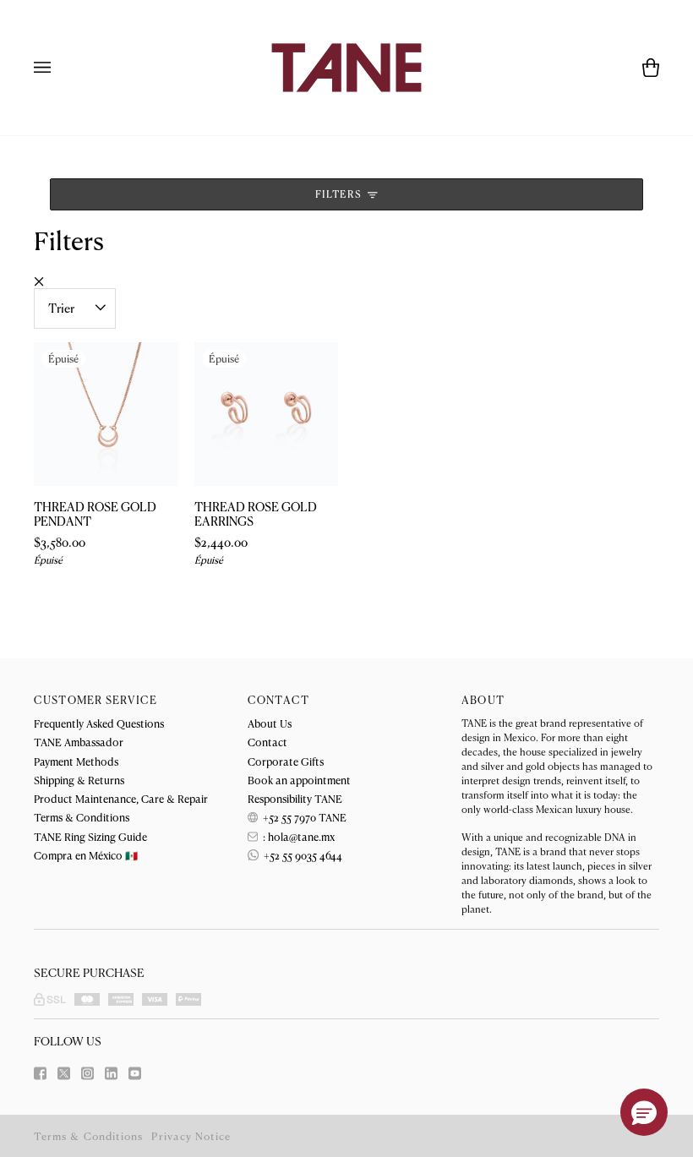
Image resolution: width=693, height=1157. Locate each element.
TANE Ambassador (78, 742)
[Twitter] (63, 1073)
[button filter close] (39, 280)
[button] (644, 1112)
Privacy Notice (191, 1135)
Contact (267, 742)
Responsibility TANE (295, 798)
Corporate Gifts (286, 761)
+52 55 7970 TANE (303, 817)
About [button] (483, 699)
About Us (270, 723)
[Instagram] (87, 1073)
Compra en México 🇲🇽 (86, 855)
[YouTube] (134, 1073)
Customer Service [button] (95, 699)
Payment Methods (76, 761)
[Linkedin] (111, 1073)
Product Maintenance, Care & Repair (121, 798)
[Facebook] (40, 1073)
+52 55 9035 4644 (301, 855)
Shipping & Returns (79, 780)
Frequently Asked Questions (99, 723)
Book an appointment (299, 780)
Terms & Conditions (81, 817)
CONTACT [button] (278, 699)
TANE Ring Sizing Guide (90, 836)
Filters (340, 193)
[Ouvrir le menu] (59, 67)
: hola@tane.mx (297, 836)
